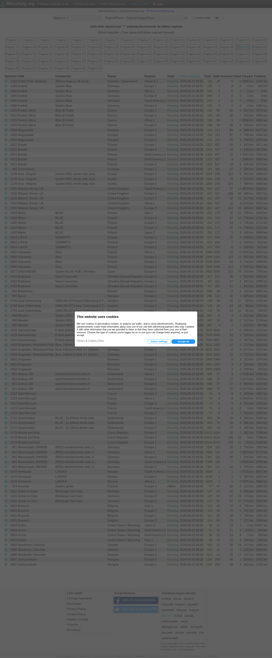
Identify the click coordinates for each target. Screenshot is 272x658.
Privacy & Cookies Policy (90, 340)
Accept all (183, 341)
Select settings (159, 341)
